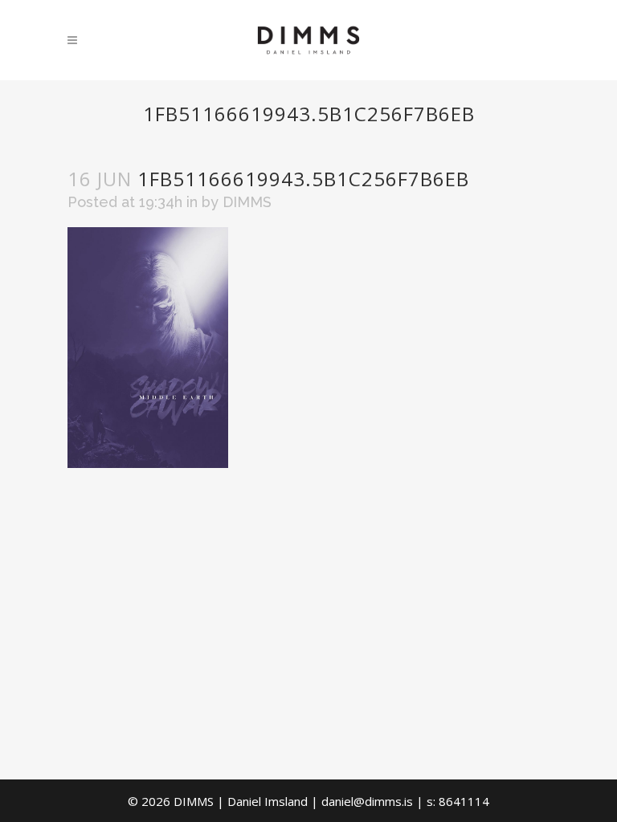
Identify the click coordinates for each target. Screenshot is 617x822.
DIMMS (247, 201)
